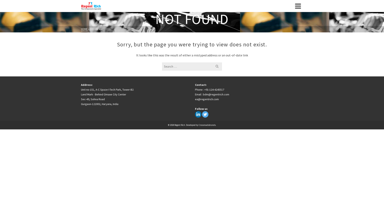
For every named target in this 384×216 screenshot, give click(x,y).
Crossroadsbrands (207, 125)
